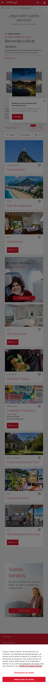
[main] (24, 664)
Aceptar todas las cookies (24, 679)
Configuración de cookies (24, 672)
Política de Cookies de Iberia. (31, 666)
